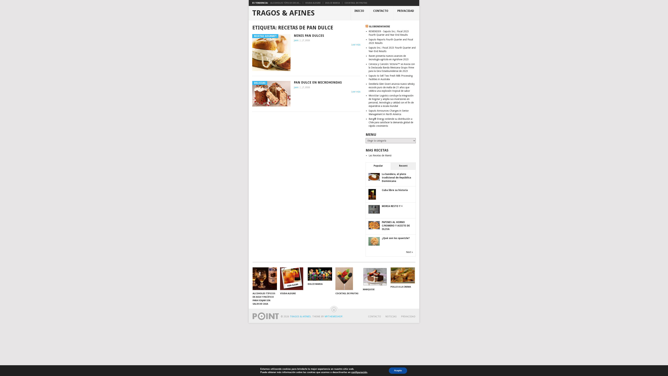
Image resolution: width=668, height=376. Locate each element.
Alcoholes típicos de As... (285, 3)
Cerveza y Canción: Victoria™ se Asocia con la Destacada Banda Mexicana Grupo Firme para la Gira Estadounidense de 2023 (392, 67)
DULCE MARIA (332, 3)
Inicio (359, 11)
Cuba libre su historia (395, 190)
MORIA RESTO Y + (392, 206)
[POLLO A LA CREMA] (403, 275)
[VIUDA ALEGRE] (292, 278)
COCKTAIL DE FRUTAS (356, 3)
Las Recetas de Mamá (380, 155)
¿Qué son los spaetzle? (396, 238)
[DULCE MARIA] (320, 274)
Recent (403, 165)
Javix (296, 40)
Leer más (355, 44)
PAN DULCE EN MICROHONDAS (318, 82)
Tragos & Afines (283, 13)
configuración (359, 372)
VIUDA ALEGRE (313, 3)
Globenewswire (379, 26)
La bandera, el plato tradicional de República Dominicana (396, 177)
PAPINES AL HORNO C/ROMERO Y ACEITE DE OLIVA (396, 225)
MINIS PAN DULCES (309, 35)
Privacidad (405, 11)
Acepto (398, 370)
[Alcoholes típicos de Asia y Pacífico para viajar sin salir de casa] (265, 278)
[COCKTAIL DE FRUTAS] (347, 278)
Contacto (380, 11)
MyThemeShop (333, 316)
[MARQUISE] (375, 276)
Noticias (391, 316)
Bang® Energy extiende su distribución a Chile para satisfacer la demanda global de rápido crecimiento (391, 122)
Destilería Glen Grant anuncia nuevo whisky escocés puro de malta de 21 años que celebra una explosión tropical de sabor (392, 87)
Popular (378, 165)
